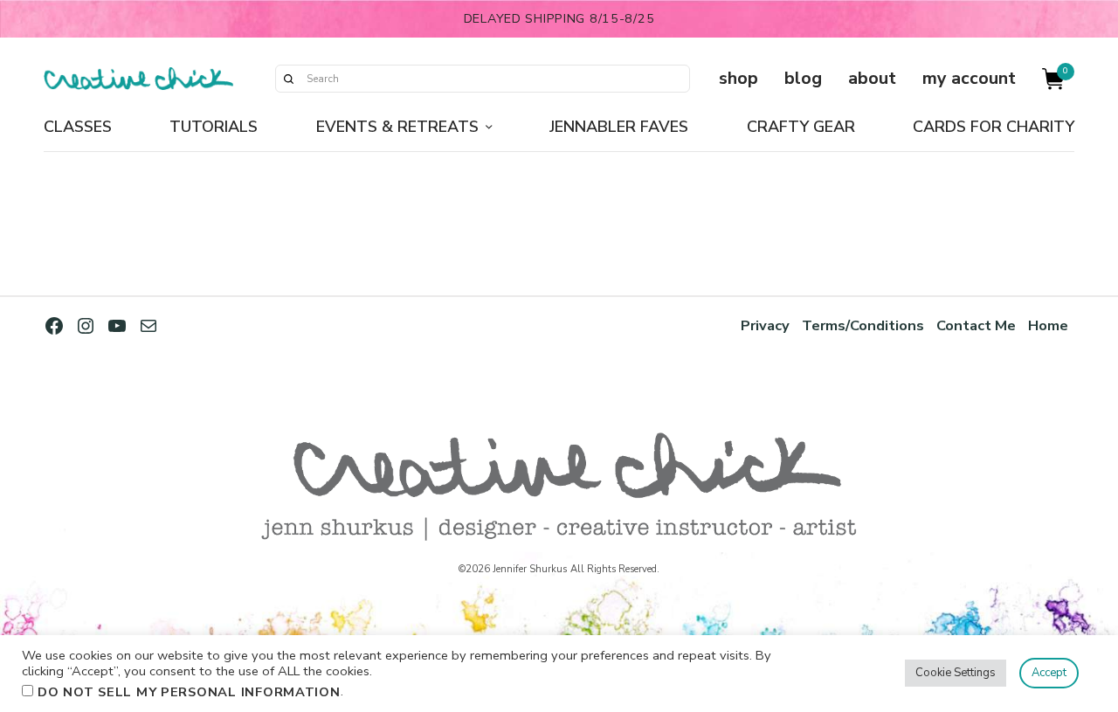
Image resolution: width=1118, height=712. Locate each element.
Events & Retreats (397, 126)
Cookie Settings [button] (955, 673)
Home (1048, 325)
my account (969, 78)
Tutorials (213, 126)
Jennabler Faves (618, 126)
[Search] (288, 79)
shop (738, 78)
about (872, 78)
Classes (78, 126)
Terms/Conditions (863, 325)
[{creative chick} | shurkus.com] (138, 78)
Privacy (765, 325)
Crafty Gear (801, 126)
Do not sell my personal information (189, 692)
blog (803, 78)
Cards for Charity (993, 126)
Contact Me (976, 325)
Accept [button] (1049, 673)
